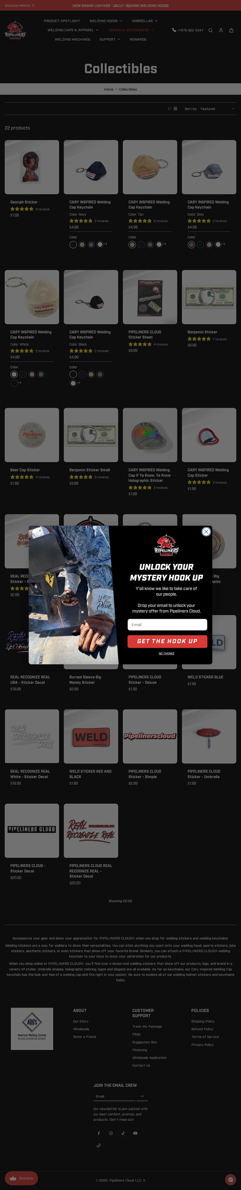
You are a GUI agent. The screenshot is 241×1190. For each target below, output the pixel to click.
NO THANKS (166, 653)
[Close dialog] (206, 532)
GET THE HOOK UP (167, 641)
